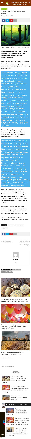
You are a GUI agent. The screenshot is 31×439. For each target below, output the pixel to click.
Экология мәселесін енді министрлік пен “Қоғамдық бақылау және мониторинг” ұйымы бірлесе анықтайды (17, 432)
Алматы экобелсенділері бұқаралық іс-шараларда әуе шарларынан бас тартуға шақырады (14, 326)
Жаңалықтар (4, 9)
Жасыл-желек (19, 225)
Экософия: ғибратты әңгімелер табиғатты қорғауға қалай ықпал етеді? (24, 243)
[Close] (6, 404)
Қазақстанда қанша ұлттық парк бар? (7, 242)
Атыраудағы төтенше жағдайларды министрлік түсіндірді (19, 397)
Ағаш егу (11, 225)
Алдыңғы (4, 357)
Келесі (9, 357)
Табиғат (5, 228)
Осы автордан (16, 269)
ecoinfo (3, 15)
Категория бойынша (7, 271)
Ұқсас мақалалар (6, 269)
